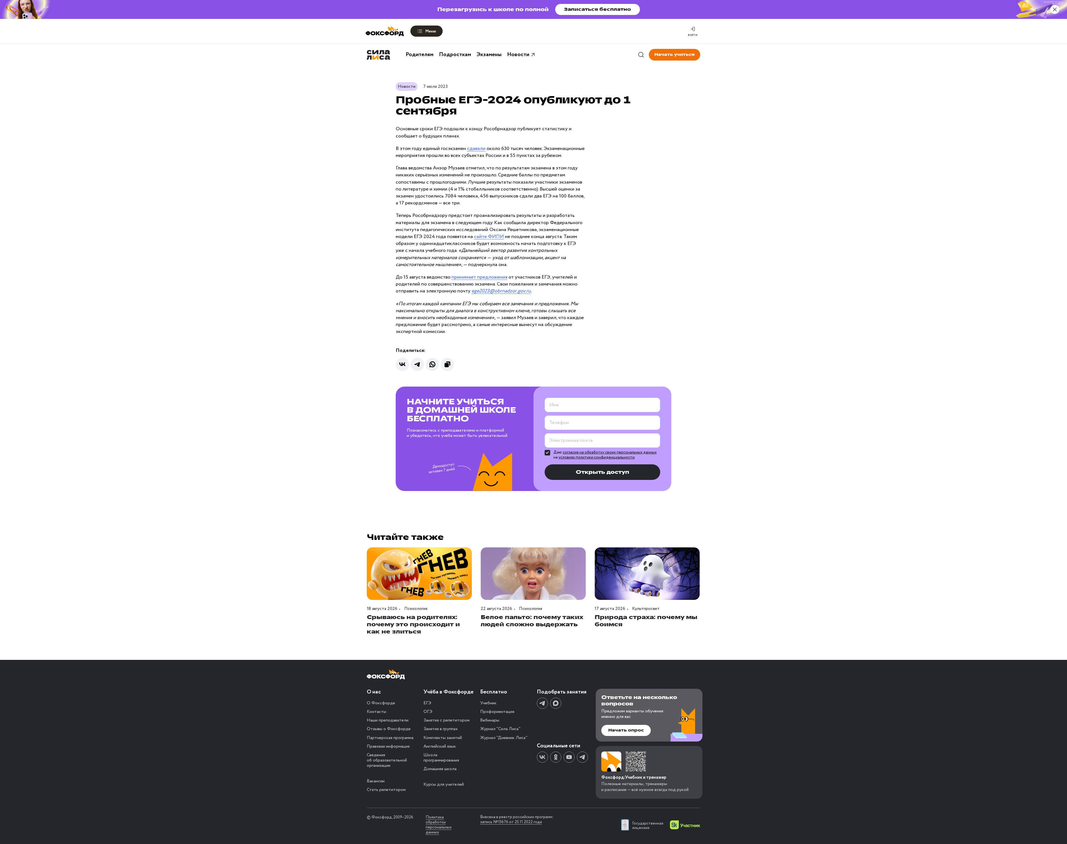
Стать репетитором (386, 790)
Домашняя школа (440, 769)
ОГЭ (427, 711)
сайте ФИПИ (489, 236)
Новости (518, 54)
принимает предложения (479, 277)
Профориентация (497, 711)
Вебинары (489, 720)
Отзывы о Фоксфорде (389, 729)
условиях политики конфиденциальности (597, 457)
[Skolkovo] (685, 824)
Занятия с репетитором (446, 720)
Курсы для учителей (443, 784)
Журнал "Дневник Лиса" (503, 738)
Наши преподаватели (387, 720)
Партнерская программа (390, 738)
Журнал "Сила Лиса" (500, 729)
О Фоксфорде (381, 703)
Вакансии (376, 781)
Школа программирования (441, 757)
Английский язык (439, 746)
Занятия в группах (440, 729)
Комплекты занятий (442, 738)
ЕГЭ (427, 703)
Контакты (376, 711)
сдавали (476, 148)
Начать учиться (674, 54)
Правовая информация (388, 746)
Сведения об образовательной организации (387, 760)
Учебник (488, 703)
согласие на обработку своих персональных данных (610, 452)
